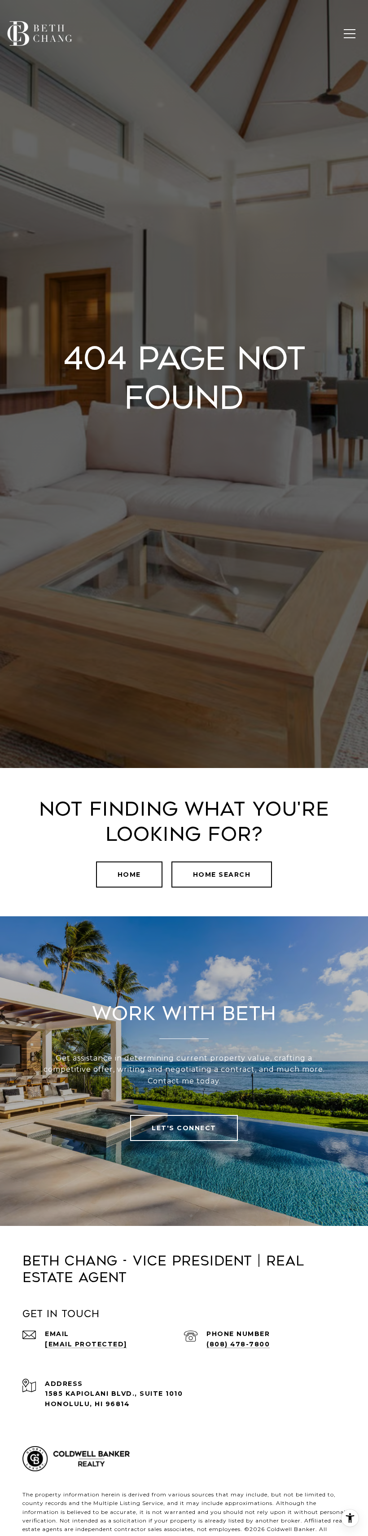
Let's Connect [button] (184, 1128)
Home (129, 874)
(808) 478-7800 (238, 1344)
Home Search (222, 874)
